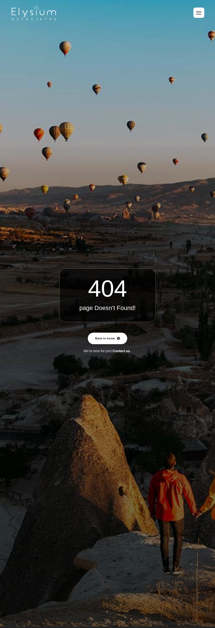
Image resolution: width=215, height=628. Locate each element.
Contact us (121, 351)
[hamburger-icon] (198, 13)
